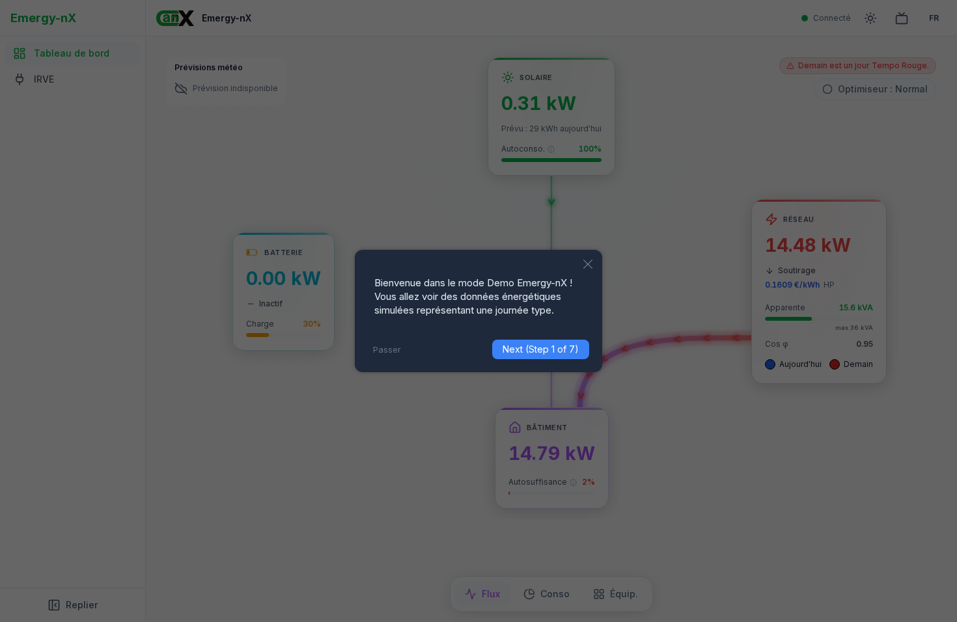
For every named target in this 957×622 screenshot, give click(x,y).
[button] (588, 264)
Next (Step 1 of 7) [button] (541, 349)
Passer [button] (387, 349)
